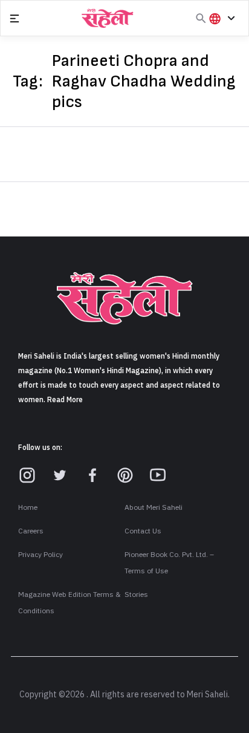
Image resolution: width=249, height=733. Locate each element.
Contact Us (142, 531)
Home (27, 507)
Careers (31, 531)
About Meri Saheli (153, 507)
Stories (136, 594)
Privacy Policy (40, 554)
